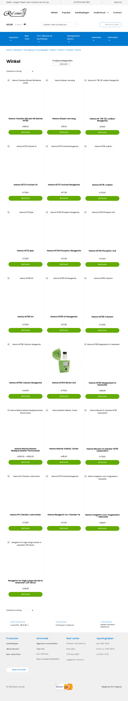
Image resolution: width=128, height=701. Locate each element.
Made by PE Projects (112, 686)
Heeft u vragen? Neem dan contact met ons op (27, 2)
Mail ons (118, 2)
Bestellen (25, 462)
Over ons (40, 649)
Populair (66, 12)
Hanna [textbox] (60, 64)
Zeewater (18, 50)
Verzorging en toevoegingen (36, 50)
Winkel (54, 12)
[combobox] (61, 64)
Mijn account (112, 24)
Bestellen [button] (25, 132)
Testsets (69, 50)
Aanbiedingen (82, 12)
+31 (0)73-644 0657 (81, 2)
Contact (117, 12)
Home (9, 50)
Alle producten (12, 649)
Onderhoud (99, 12)
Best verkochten (13, 654)
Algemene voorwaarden (47, 643)
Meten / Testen (57, 50)
